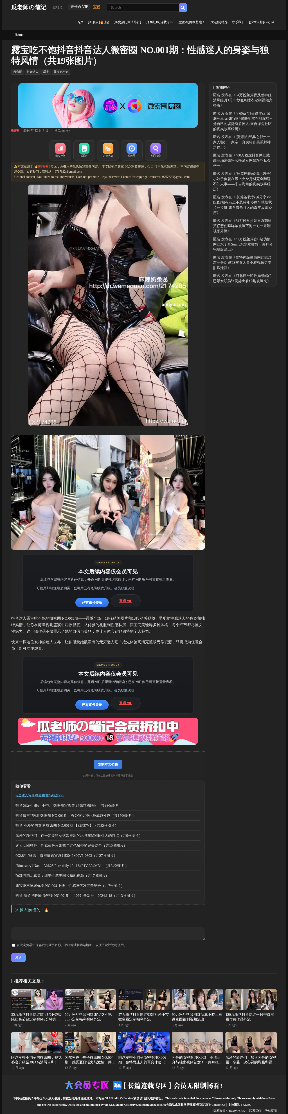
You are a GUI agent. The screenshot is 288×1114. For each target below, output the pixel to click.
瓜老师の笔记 (29, 7)
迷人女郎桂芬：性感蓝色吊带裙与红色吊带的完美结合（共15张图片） (71, 845)
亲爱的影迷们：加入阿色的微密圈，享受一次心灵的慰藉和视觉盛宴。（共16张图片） (250, 1062)
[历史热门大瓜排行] (127, 22)
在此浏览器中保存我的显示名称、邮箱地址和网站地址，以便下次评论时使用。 (72, 945)
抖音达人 (32, 72)
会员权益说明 (124, 588)
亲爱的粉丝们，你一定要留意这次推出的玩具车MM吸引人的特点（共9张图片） (79, 835)
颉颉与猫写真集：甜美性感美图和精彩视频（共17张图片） (62, 875)
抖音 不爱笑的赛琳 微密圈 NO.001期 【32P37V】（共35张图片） (67, 825)
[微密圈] (132, 150)
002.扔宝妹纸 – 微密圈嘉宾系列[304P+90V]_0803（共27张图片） (66, 855)
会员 (150, 166)
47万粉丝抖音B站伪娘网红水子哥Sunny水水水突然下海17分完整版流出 (243, 244)
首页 (80, 22)
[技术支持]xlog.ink (261, 22)
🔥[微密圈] (42, 166)
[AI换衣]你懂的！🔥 (31, 910)
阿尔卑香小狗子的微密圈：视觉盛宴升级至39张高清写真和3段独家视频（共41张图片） (36, 1062)
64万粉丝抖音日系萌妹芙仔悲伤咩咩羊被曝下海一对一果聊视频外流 (242, 226)
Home (19, 35)
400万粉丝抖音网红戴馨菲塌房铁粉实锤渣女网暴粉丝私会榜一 (242, 160)
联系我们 (238, 22)
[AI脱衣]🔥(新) (98, 22)
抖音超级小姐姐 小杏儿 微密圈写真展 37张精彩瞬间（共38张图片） (69, 805)
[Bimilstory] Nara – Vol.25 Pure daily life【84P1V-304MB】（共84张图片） (72, 866)
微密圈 (17, 72)
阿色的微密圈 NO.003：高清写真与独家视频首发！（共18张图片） (197, 1062)
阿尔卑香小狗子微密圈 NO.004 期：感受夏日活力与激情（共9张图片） (89, 1062)
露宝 (46, 72)
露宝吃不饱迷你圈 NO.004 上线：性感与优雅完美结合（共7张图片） (70, 886)
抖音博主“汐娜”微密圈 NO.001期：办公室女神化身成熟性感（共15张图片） (76, 815)
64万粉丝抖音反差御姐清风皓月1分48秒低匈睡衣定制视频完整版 (242, 100)
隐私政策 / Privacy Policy (229, 1110)
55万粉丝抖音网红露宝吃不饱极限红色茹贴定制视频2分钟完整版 (36, 1019)
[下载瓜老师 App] (96, 7)
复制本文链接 (108, 764)
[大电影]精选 (218, 22)
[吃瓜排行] (60, 150)
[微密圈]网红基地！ (191, 22)
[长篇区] (84, 150)
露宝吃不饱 (61, 72)
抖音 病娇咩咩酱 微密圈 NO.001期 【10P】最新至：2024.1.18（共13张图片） (76, 895)
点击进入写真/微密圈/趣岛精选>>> (40, 795)
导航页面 (271, 1110)
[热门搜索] (155, 150)
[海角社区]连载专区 (159, 22)
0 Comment (62, 130)
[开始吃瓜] (108, 150)
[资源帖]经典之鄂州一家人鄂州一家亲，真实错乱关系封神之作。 (242, 142)
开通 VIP (125, 601)
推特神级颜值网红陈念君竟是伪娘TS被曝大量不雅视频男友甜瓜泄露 (242, 262)
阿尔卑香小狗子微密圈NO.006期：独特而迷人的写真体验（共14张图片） (143, 1062)
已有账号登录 (92, 602)
